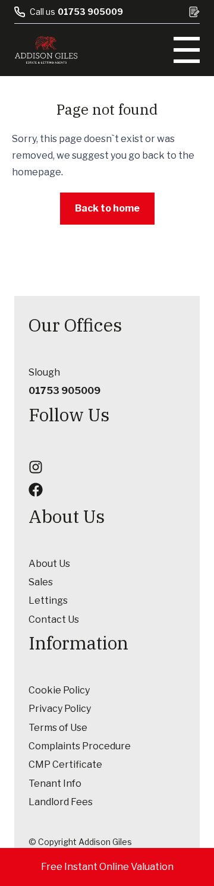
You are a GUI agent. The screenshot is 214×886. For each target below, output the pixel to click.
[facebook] (36, 490)
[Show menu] (187, 50)
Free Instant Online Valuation (107, 866)
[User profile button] (194, 12)
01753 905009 (90, 12)
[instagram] (36, 467)
